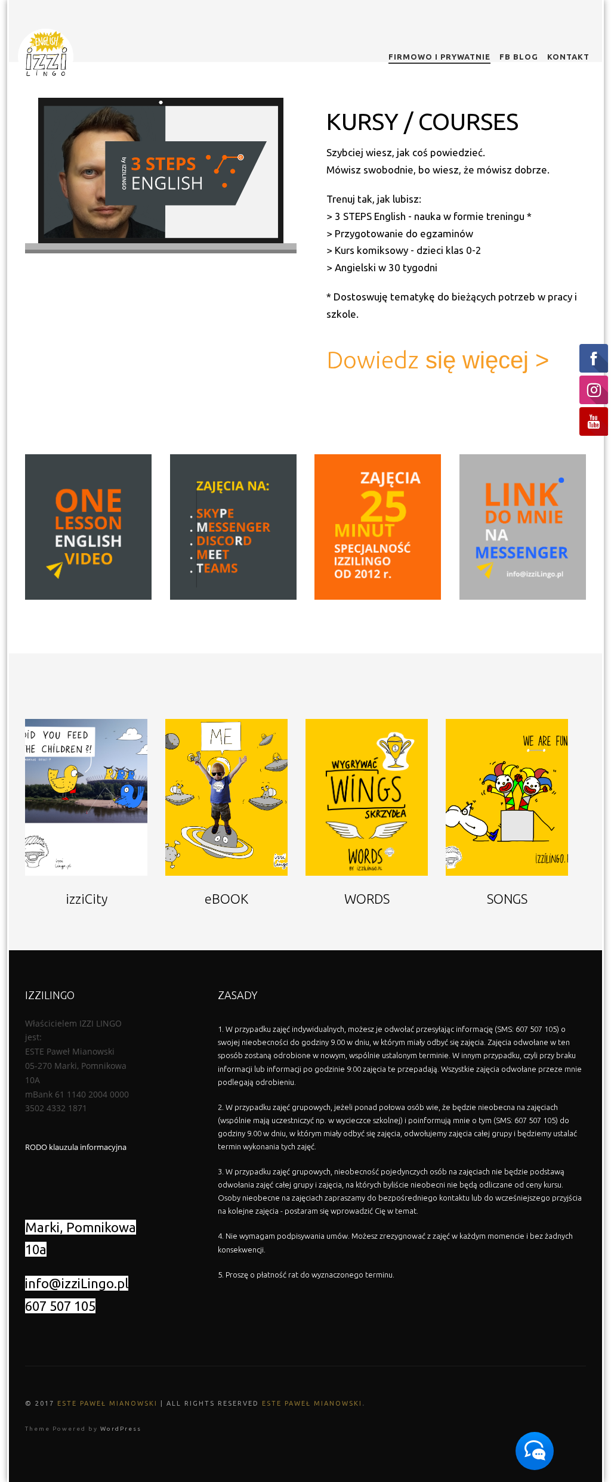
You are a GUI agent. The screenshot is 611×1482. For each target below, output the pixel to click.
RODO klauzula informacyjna (75, 1147)
